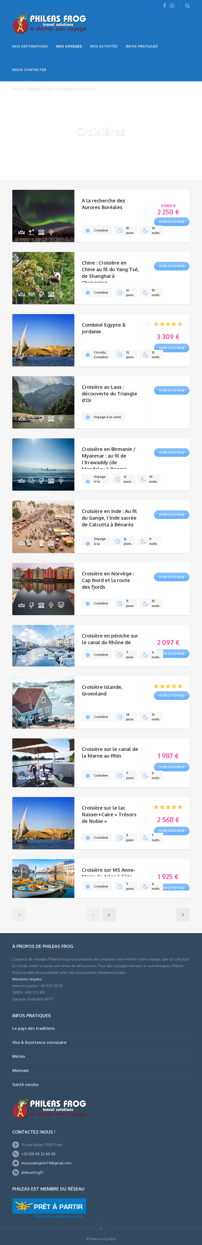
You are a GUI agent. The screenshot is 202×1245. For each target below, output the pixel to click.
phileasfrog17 (32, 1172)
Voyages (34, 88)
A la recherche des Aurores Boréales (103, 203)
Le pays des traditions (33, 1028)
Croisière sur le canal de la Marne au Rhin (110, 752)
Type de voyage (59, 88)
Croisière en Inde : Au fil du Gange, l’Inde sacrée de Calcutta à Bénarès (109, 518)
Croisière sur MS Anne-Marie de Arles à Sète (108, 873)
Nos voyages (69, 46)
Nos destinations (30, 46)
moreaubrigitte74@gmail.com (46, 1163)
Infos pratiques (142, 46)
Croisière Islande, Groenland (102, 690)
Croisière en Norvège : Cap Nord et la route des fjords (108, 580)
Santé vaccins (25, 1084)
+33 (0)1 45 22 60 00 (38, 1154)
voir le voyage (172, 222)
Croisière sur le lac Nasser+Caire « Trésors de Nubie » (109, 814)
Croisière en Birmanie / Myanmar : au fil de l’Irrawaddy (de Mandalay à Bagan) (108, 459)
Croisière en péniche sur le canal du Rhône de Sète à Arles (110, 642)
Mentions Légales (27, 979)
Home (17, 88)
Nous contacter (29, 69)
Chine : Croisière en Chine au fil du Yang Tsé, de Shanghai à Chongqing (110, 272)
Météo (18, 1056)
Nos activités (104, 46)
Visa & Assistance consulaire (39, 1042)
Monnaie (20, 1070)
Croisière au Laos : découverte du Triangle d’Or (109, 393)
